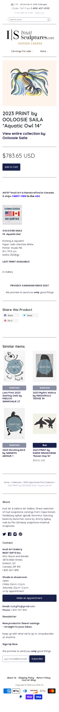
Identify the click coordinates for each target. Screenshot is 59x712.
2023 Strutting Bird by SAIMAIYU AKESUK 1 (13, 452)
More (43, 51)
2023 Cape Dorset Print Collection (38, 482)
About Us (11, 678)
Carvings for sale (21, 51)
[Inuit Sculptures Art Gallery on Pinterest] (20, 534)
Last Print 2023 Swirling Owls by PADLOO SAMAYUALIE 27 (12, 397)
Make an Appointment (29, 598)
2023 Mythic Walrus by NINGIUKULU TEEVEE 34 (44, 395)
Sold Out (14, 387)
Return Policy (43, 678)
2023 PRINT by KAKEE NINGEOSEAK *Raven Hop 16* (44, 452)
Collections (16, 482)
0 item (23, 13)
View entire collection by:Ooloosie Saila (24, 135)
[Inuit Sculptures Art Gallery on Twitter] (4, 534)
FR (17, 4)
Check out (40, 13)
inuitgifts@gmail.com (22, 606)
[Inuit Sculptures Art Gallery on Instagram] (15, 534)
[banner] (29, 37)
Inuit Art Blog (29, 680)
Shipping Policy (26, 678)
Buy (45, 445)
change (42, 4)
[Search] (48, 19)
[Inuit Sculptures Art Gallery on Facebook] (9, 534)
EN (12, 4)
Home (6, 482)
